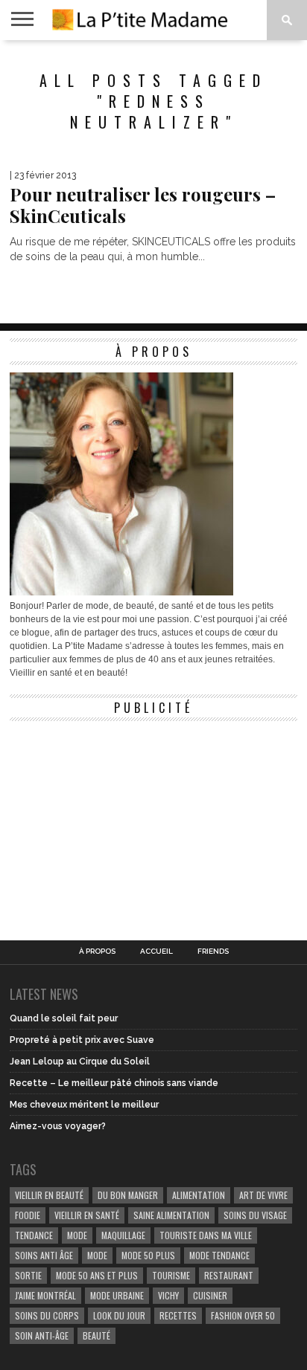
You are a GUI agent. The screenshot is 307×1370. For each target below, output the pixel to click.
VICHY (168, 1295)
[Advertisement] (121, 821)
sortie (28, 1275)
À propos (97, 951)
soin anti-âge (42, 1335)
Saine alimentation (171, 1215)
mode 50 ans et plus (97, 1275)
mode (77, 1235)
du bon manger (128, 1195)
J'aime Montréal (45, 1295)
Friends (213, 951)
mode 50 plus (148, 1255)
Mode (97, 1255)
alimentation (198, 1195)
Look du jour (119, 1315)
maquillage (123, 1235)
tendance (34, 1235)
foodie (27, 1215)
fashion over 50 (243, 1315)
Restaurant (228, 1275)
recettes (178, 1315)
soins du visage (255, 1215)
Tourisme (171, 1275)
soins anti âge (44, 1255)
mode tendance (219, 1255)
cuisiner (210, 1295)
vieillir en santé (86, 1215)
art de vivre (263, 1195)
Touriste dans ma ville (205, 1235)
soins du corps (47, 1315)
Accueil (156, 951)
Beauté (96, 1335)
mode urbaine (117, 1295)
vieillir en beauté (49, 1195)
